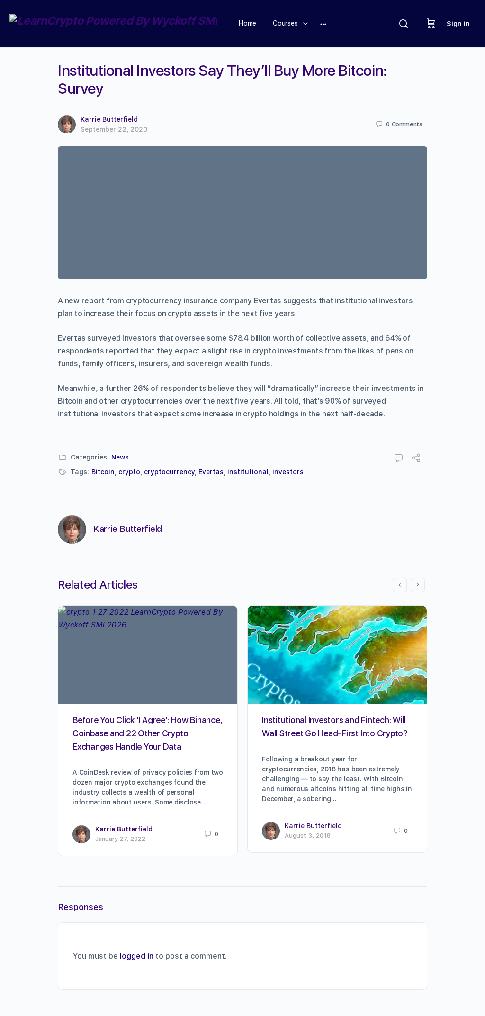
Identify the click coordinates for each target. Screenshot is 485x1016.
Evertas (211, 472)
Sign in (458, 23)
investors (288, 472)
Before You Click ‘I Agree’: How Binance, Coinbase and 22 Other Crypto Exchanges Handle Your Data (147, 733)
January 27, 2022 (120, 838)
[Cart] (431, 23)
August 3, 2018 (308, 835)
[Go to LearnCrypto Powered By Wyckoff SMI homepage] (113, 22)
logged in (136, 956)
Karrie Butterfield (109, 119)
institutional (248, 472)
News (120, 457)
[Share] (416, 459)
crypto (129, 472)
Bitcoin (103, 472)
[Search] (403, 23)
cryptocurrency (169, 472)
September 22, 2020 (114, 129)
